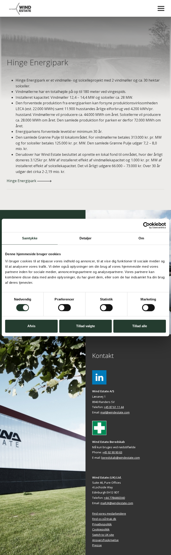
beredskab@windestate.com (120, 458)
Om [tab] (141, 238)
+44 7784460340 (114, 498)
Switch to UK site (103, 535)
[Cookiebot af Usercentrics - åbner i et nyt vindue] (146, 225)
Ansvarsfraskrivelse (105, 540)
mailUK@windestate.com (116, 503)
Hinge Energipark (22, 180)
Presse (97, 545)
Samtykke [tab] (29, 238)
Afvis (31, 326)
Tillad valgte (85, 326)
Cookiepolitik (101, 529)
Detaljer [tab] (85, 238)
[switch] (64, 307)
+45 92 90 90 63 (112, 452)
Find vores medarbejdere (109, 514)
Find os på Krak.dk (104, 519)
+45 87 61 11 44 (114, 407)
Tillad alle (139, 326)
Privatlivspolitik (102, 524)
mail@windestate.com (115, 412)
